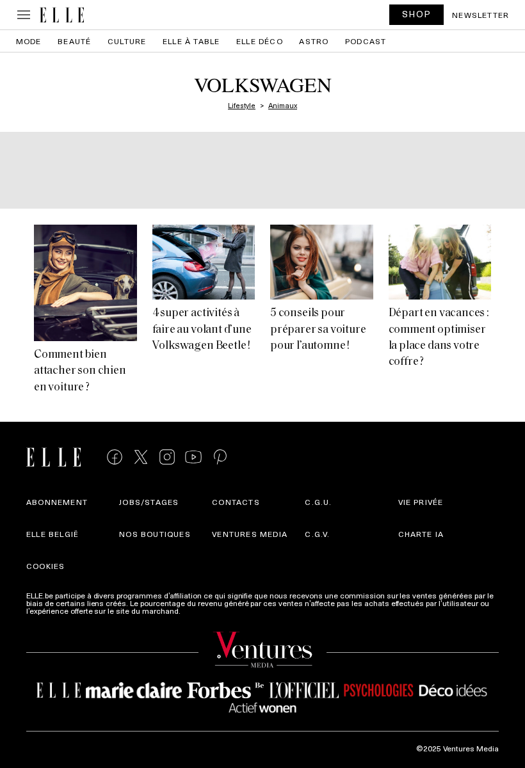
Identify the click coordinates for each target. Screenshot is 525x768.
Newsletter (480, 14)
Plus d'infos (202, 610)
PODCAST (365, 41)
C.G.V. (317, 534)
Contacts (236, 502)
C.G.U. (318, 502)
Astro (313, 41)
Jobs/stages (149, 502)
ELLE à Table (191, 41)
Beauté (74, 41)
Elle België (52, 534)
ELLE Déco (259, 41)
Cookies (45, 566)
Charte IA (421, 534)
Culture (127, 41)
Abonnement (57, 502)
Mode (29, 41)
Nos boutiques (155, 534)
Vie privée (421, 502)
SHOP (417, 13)
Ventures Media (249, 534)
